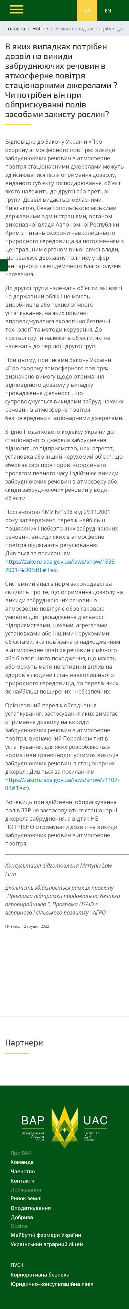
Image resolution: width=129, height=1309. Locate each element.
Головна (15, 28)
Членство (23, 1171)
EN (108, 10)
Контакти (22, 1180)
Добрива (22, 1217)
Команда (22, 1161)
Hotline (40, 28)
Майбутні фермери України (46, 1234)
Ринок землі (26, 1198)
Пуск (17, 1264)
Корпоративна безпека (40, 1274)
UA (87, 10)
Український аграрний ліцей (47, 1244)
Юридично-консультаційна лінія (52, 1283)
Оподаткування (31, 1207)
